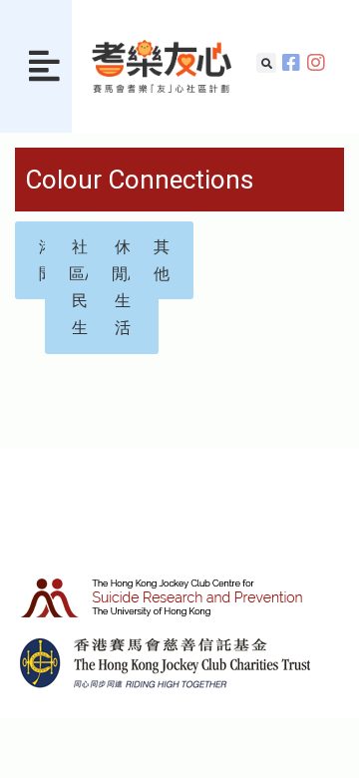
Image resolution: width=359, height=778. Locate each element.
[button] (44, 67)
